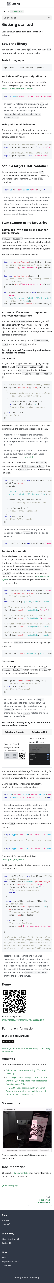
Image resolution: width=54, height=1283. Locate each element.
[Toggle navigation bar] (4, 4)
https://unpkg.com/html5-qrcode (18, 88)
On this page (10, 17)
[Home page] (4, 11)
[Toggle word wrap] (44, 96)
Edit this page (11, 1185)
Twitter (5, 1243)
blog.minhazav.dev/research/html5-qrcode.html (23, 1019)
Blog (4, 1257)
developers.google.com (13, 859)
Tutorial (5, 1220)
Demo (5, 1224)
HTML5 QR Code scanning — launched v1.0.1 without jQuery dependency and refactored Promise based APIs (27, 1080)
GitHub (5, 1265)
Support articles (9, 1261)
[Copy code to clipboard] (49, 67)
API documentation (21, 1173)
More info (29, 457)
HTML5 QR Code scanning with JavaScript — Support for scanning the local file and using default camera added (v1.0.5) (27, 1091)
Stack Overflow (9, 1239)
